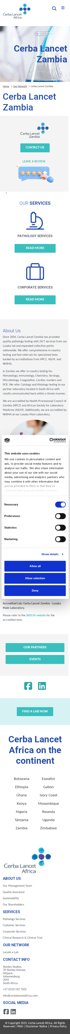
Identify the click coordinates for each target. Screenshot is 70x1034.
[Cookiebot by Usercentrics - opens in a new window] (50, 440)
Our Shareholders (13, 904)
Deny (35, 590)
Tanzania (21, 820)
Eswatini (48, 779)
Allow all (35, 566)
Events (35, 659)
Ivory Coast (48, 795)
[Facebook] (28, 687)
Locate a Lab (10, 952)
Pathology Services (14, 919)
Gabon (48, 787)
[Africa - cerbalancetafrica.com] (28, 859)
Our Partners (35, 647)
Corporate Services (14, 931)
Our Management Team (17, 885)
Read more (35, 248)
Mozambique (48, 804)
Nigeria (21, 812)
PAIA (20, 1026)
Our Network (20, 86)
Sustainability (11, 898)
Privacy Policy (58, 1026)
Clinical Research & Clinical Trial (22, 937)
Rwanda (48, 812)
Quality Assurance (14, 892)
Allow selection (35, 578)
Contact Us (35, 147)
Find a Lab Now (35, 711)
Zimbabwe (48, 828)
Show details (49, 554)
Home (6, 86)
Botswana (21, 779)
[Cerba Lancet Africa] (16, 11)
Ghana (21, 795)
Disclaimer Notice (36, 1026)
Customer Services (14, 925)
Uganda (48, 820)
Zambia (21, 828)
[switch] (60, 516)
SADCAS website (35, 615)
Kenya (22, 804)
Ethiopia (21, 787)
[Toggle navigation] (63, 8)
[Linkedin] (42, 687)
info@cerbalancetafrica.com (20, 995)
